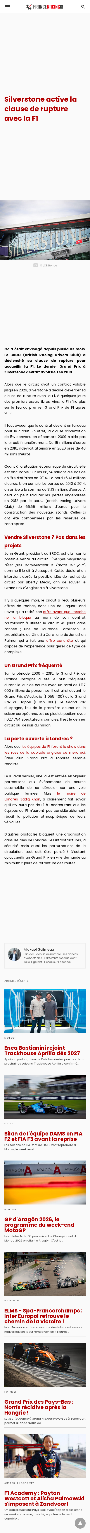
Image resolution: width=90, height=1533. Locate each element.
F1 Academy (25, 1483)
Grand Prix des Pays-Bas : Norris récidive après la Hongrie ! (38, 1407)
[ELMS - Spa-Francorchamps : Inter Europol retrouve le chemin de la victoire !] (45, 1274)
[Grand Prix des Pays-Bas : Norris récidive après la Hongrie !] (45, 1365)
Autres (9, 1483)
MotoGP (10, 1037)
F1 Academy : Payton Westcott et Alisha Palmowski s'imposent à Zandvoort (44, 1498)
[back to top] (80, 1523)
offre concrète (59, 640)
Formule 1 (11, 1391)
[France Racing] (44, 7)
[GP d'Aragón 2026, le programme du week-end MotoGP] (45, 1182)
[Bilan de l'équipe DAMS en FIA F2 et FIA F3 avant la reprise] (45, 1097)
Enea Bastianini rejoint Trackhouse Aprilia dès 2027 (42, 1050)
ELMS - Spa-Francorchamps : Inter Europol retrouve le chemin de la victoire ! (43, 1316)
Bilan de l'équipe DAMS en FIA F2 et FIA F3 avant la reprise (43, 1136)
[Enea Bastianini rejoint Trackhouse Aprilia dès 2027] (45, 1011)
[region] (45, 50)
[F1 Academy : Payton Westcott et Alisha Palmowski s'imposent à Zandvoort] (45, 1456)
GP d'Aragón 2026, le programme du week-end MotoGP (39, 1225)
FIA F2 (8, 1123)
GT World (11, 1300)
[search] (83, 6)
